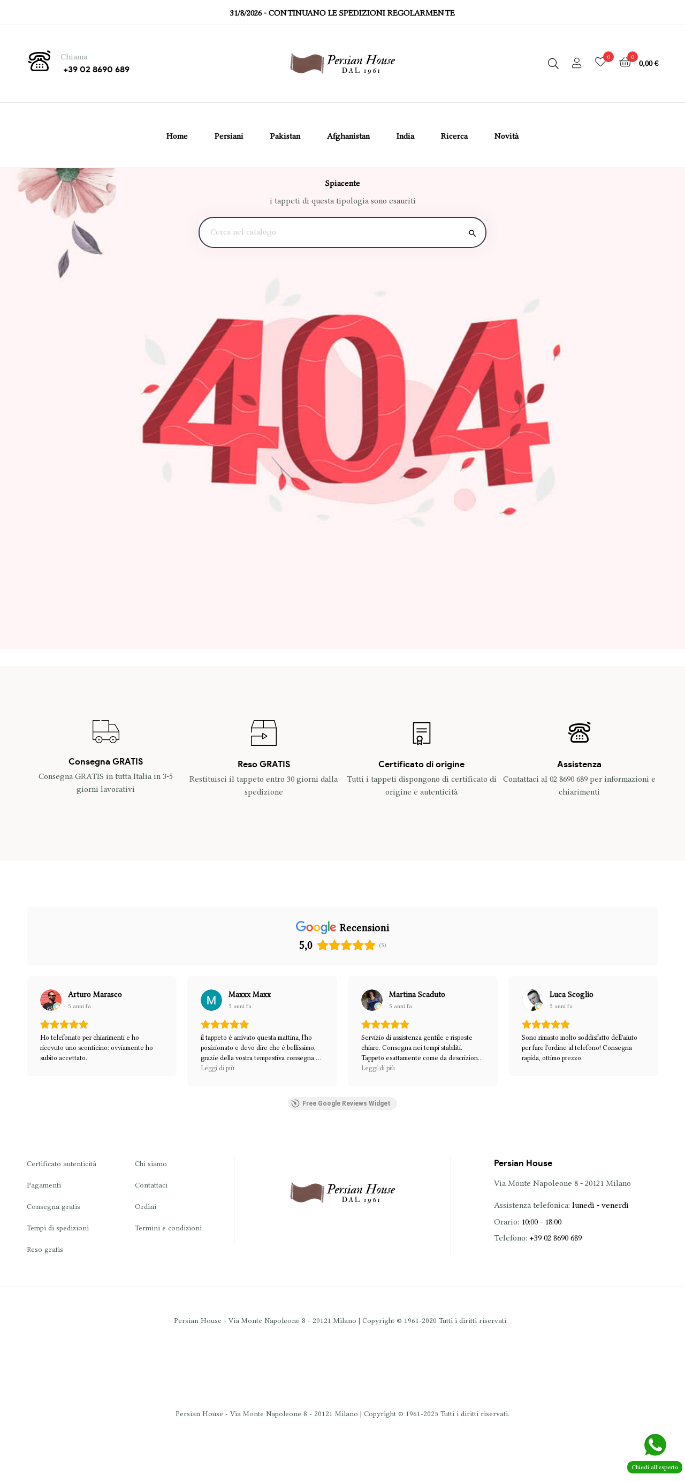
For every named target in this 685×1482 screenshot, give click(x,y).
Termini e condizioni (168, 1227)
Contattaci (151, 1185)
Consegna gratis (53, 1206)
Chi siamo (151, 1163)
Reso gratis (45, 1249)
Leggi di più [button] (217, 1068)
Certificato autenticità (61, 1163)
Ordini (145, 1206)
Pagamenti (44, 1185)
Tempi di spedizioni (58, 1227)
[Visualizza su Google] (51, 1000)
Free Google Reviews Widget (346, 1103)
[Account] (577, 64)
